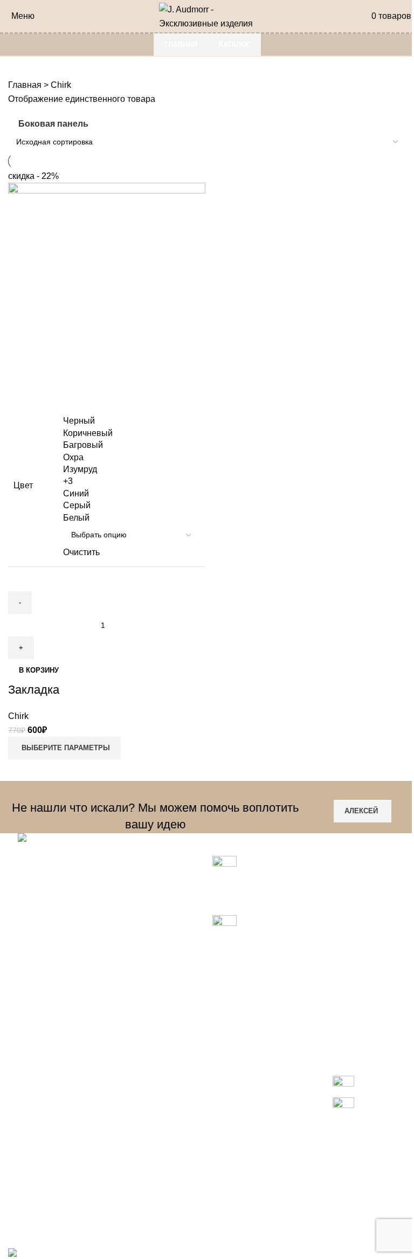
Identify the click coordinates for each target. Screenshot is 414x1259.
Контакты (163, 1176)
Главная (180, 44)
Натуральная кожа (45, 1124)
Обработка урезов (44, 1164)
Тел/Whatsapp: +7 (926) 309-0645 (77, 1008)
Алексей (361, 811)
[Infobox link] (343, 1097)
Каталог (234, 44)
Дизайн (22, 1144)
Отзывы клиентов (179, 1216)
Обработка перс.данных (192, 1196)
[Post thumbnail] (224, 867)
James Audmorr (38, 1204)
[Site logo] (207, 15)
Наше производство (48, 1184)
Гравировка (31, 1104)
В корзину (39, 670)
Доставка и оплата (181, 1156)
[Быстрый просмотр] (21, 393)
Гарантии (163, 1136)
